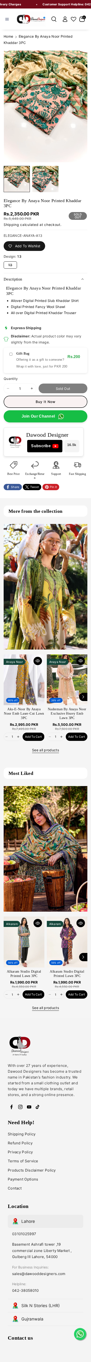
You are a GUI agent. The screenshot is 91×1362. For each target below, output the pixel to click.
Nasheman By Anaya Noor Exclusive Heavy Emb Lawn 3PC (67, 713)
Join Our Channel (38, 416)
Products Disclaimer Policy (32, 1170)
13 (12, 266)
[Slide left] (8, 697)
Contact (15, 1188)
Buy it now (46, 402)
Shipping (11, 225)
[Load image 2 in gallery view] (45, 179)
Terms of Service (23, 1161)
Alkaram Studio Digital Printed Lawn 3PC (24, 974)
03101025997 (24, 1234)
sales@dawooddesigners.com (39, 1273)
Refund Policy (20, 1143)
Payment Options (23, 1179)
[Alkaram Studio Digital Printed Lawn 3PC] (24, 942)
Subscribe (41, 446)
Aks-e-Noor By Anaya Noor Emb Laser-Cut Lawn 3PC (24, 713)
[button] (7, 19)
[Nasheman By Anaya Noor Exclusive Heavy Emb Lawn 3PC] (67, 679)
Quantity (11, 379)
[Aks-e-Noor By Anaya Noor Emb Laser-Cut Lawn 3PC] (24, 679)
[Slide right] (83, 697)
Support (56, 474)
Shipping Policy (22, 1134)
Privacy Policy (20, 1152)
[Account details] (65, 19)
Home (8, 36)
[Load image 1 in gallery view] (17, 179)
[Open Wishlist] (73, 19)
